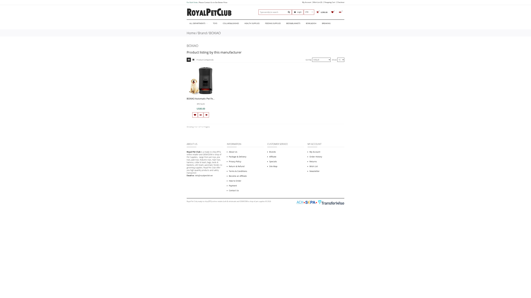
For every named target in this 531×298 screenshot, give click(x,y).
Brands (272, 152)
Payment (233, 185)
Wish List (313, 166)
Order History (315, 156)
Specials (273, 161)
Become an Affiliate (238, 176)
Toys (215, 23)
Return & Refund (236, 166)
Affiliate (272, 156)
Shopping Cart (329, 2)
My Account (306, 2)
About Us (233, 152)
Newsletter (314, 171)
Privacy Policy (235, 161)
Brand (202, 33)
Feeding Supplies (273, 23)
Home (191, 33)
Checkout (340, 2)
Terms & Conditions (238, 171)
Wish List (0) (317, 2)
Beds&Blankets (293, 23)
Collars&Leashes (231, 23)
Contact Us (234, 190)
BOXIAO (215, 33)
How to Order (235, 180)
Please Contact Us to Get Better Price (213, 2)
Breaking (326, 23)
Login (299, 12)
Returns (313, 161)
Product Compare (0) (204, 59)
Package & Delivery (237, 156)
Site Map (273, 166)
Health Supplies (252, 23)
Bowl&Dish (311, 23)
